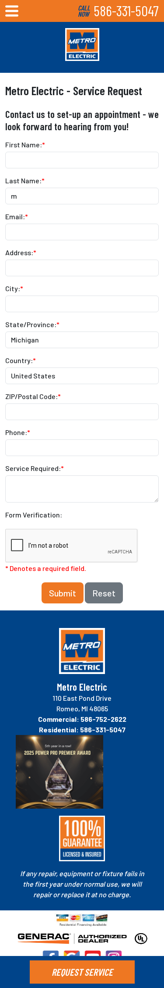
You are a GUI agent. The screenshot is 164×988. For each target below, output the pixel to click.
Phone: (17, 432)
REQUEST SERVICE (82, 971)
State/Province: (32, 324)
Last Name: (25, 180)
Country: (20, 360)
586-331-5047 (126, 10)
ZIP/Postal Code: (33, 396)
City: (14, 288)
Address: (20, 252)
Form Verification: (33, 514)
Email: (16, 216)
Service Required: (34, 468)
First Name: (25, 144)
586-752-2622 (103, 719)
